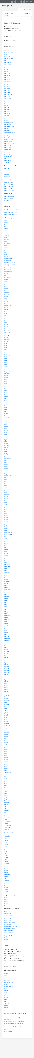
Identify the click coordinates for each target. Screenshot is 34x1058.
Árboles (29, 9)
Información (22, 9)
